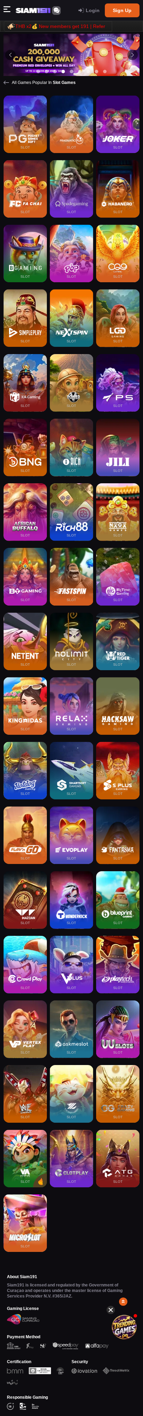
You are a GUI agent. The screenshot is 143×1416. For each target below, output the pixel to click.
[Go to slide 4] (63, 71)
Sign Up (122, 10)
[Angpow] (124, 1327)
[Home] (33, 10)
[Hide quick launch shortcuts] (111, 1310)
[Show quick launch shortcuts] (123, 1302)
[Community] (56, 10)
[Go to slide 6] (80, 71)
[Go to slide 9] (105, 71)
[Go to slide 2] (46, 71)
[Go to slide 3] (55, 71)
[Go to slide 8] (96, 71)
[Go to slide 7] (88, 71)
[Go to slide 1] (38, 71)
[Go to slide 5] (71, 71)
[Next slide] (132, 55)
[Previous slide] (10, 55)
